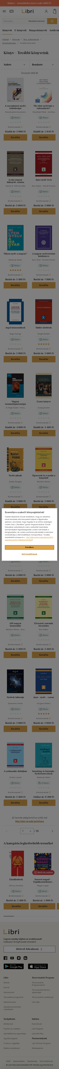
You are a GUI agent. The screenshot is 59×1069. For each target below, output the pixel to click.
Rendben (29, 547)
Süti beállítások (29, 554)
